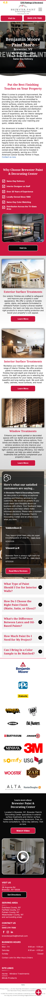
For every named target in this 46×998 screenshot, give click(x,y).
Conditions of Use (35, 989)
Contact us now (9, 157)
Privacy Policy (4, 989)
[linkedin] (12, 932)
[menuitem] (5, 974)
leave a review (12, 514)
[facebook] (3, 932)
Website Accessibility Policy (30, 990)
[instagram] (8, 932)
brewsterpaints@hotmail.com (15, 936)
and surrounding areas (12, 917)
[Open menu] (40, 9)
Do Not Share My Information (20, 989)
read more (35, 538)
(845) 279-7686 (9, 928)
